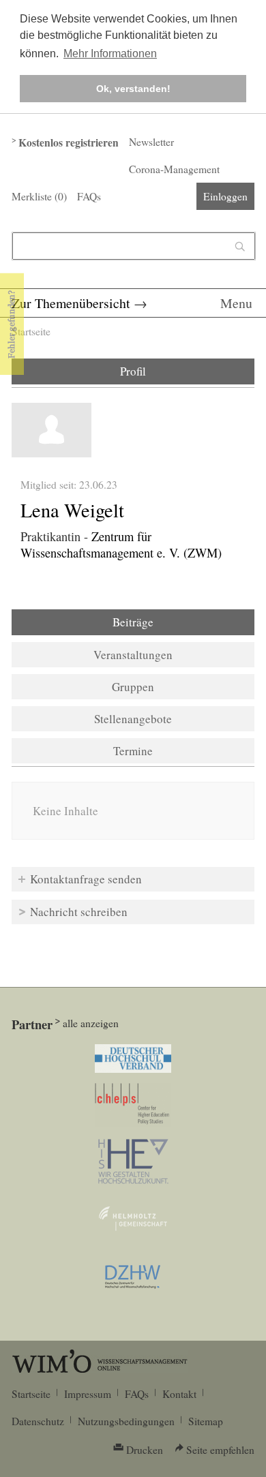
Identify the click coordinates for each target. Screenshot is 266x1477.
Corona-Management (174, 169)
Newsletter (151, 142)
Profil (133, 371)
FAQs (89, 196)
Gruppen (133, 687)
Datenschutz (38, 1421)
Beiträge (170, 622)
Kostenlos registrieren (68, 142)
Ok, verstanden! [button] (133, 88)
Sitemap (205, 1421)
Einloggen (225, 196)
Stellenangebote (133, 719)
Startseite (31, 331)
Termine (133, 751)
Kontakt (179, 1394)
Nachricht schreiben (79, 911)
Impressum (87, 1394)
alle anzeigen (91, 1023)
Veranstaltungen (133, 655)
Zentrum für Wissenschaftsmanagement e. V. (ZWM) (121, 544)
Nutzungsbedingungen (126, 1421)
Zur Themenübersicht (71, 303)
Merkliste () (39, 196)
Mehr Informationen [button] (110, 53)
